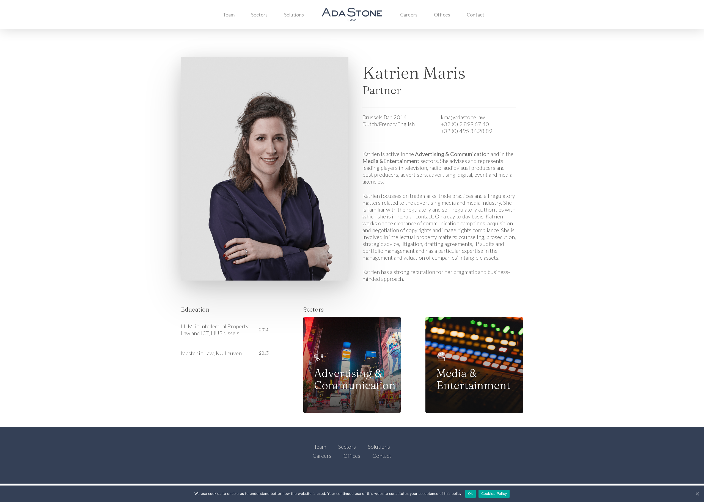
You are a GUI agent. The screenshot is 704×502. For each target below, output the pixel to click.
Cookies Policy (494, 493)
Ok (470, 493)
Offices (442, 14)
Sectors (259, 14)
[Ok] (697, 494)
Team (229, 14)
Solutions (294, 14)
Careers (408, 14)
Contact (475, 14)
